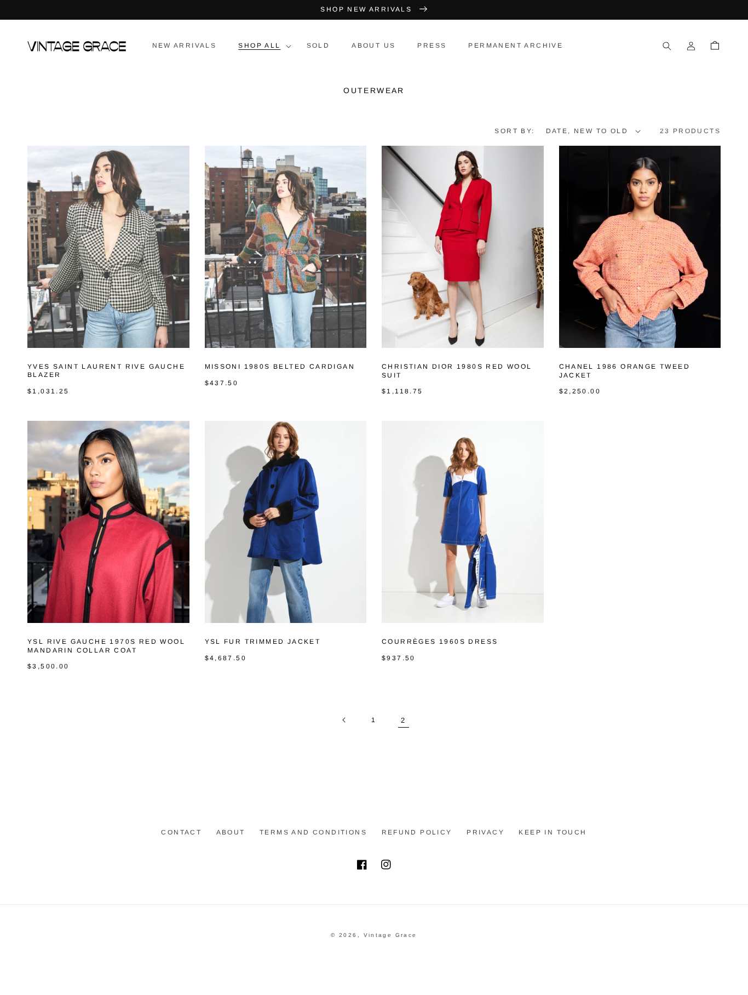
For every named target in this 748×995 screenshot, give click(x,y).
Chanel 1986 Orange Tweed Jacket (625, 371)
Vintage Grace (390, 935)
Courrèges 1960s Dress (440, 641)
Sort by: (514, 131)
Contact (181, 832)
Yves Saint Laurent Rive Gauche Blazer (106, 371)
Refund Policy (417, 832)
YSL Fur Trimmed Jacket (263, 641)
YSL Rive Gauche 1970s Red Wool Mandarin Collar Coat (106, 646)
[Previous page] (344, 720)
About (230, 832)
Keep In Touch (552, 832)
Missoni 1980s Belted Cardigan (280, 366)
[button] (261, 46)
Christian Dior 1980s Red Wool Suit (457, 371)
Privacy (485, 832)
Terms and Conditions (313, 832)
